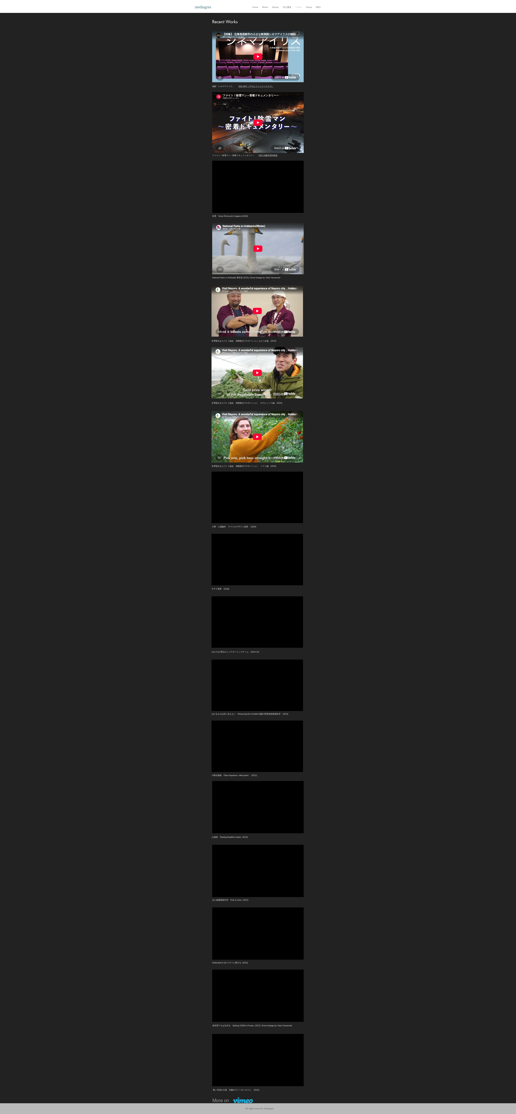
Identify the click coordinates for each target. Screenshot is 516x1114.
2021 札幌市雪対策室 (268, 155)
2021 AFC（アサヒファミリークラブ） (255, 86)
